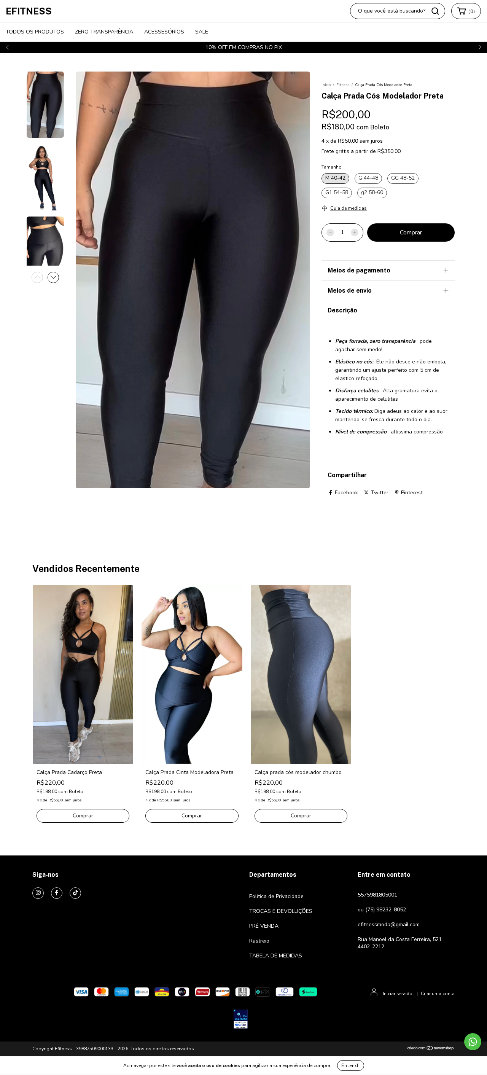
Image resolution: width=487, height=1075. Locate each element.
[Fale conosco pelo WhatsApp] (472, 1041)
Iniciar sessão (397, 994)
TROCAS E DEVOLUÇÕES (280, 911)
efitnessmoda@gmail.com (389, 924)
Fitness (342, 85)
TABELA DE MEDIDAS (275, 955)
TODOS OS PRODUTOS (35, 31)
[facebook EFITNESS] (56, 893)
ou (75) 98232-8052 (382, 909)
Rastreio (259, 940)
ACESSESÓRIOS (164, 31)
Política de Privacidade (276, 896)
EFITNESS (29, 11)
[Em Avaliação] (241, 1020)
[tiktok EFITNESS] (75, 893)
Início (326, 85)
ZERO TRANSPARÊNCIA (104, 31)
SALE (201, 31)
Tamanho (331, 167)
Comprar (83, 815)
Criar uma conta (438, 994)
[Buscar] (435, 11)
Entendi (350, 1065)
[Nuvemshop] (431, 1049)
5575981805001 (377, 894)
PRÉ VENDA (264, 926)
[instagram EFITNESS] (38, 893)
